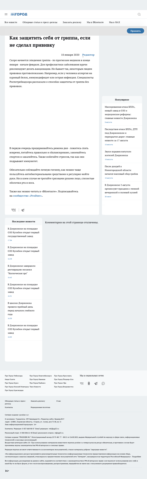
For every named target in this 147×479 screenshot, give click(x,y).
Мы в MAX (114, 22)
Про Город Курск (11, 383)
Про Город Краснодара (14, 390)
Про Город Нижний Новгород (17, 387)
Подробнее (136, 457)
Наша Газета (10, 379)
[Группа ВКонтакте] (81, 383)
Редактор (88, 54)
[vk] (13, 210)
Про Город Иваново (37, 379)
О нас (58, 401)
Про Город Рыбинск (37, 383)
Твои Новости (35, 387)
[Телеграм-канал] (96, 383)
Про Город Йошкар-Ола (63, 379)
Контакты (9, 407)
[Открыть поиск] (139, 14)
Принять (135, 30)
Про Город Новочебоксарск (41, 376)
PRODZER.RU (25, 437)
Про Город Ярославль (63, 376)
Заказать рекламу (72, 22)
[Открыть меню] (6, 14)
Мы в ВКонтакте (95, 22)
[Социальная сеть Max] (103, 383)
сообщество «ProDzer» (27, 195)
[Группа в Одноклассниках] (88, 383)
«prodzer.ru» (24, 415)
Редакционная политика (40, 407)
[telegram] (24, 210)
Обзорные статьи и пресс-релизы (40, 22)
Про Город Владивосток (63, 387)
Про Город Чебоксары (14, 376)
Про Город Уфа (60, 383)
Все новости (11, 22)
